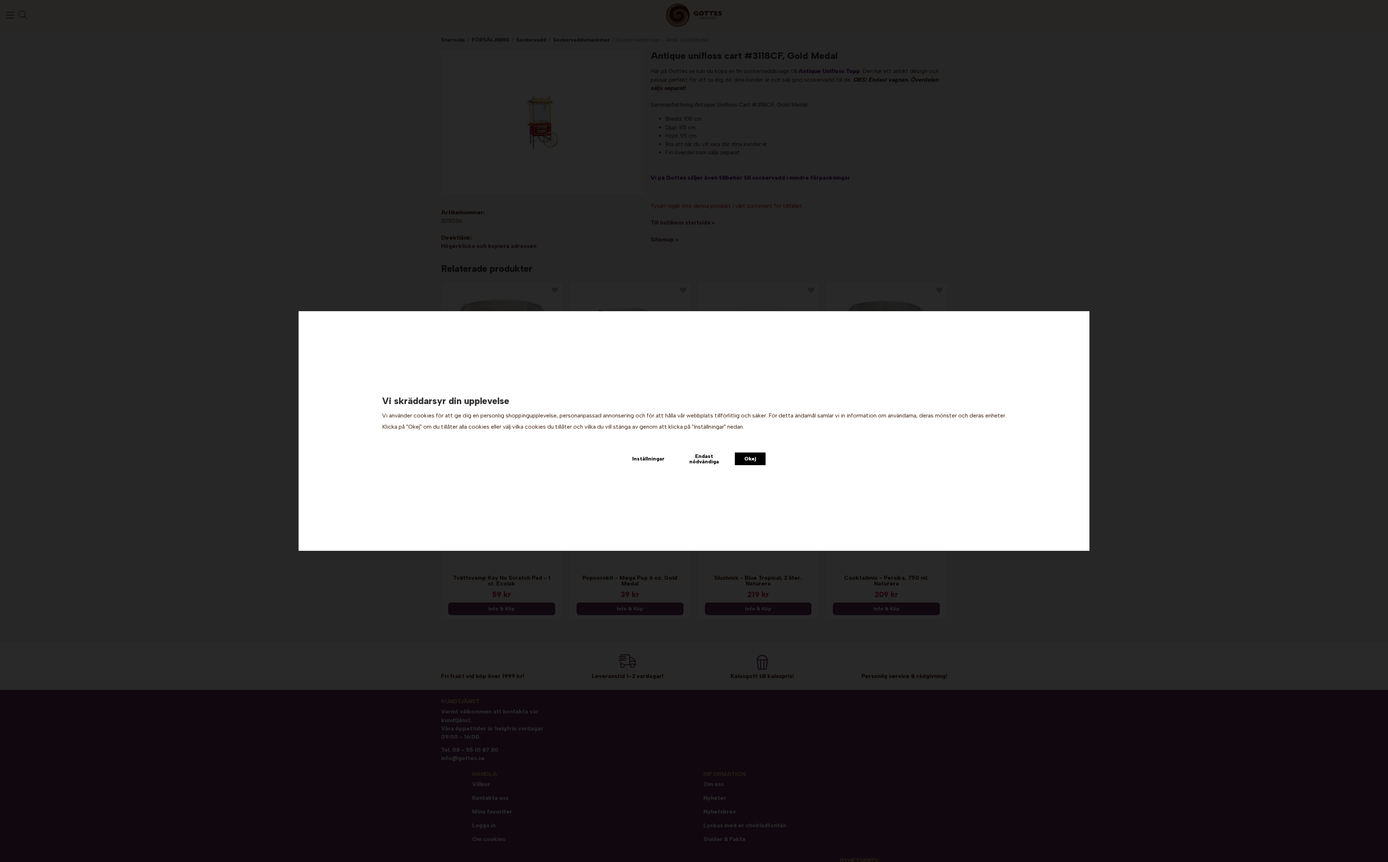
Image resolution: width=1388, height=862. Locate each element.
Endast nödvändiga (704, 458)
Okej (750, 458)
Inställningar (648, 458)
